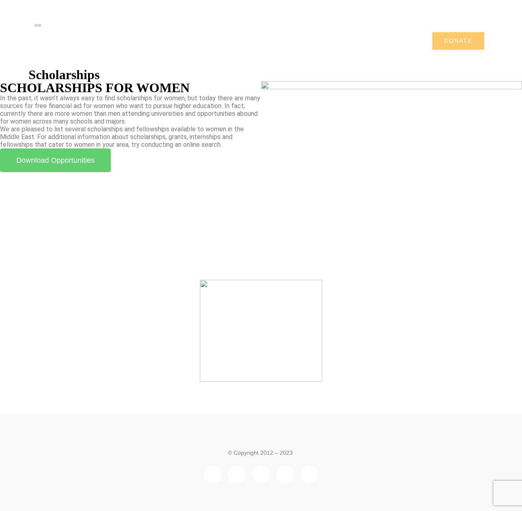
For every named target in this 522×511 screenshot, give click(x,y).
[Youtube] (285, 474)
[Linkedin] (237, 474)
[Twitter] (261, 474)
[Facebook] (212, 474)
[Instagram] (309, 474)
